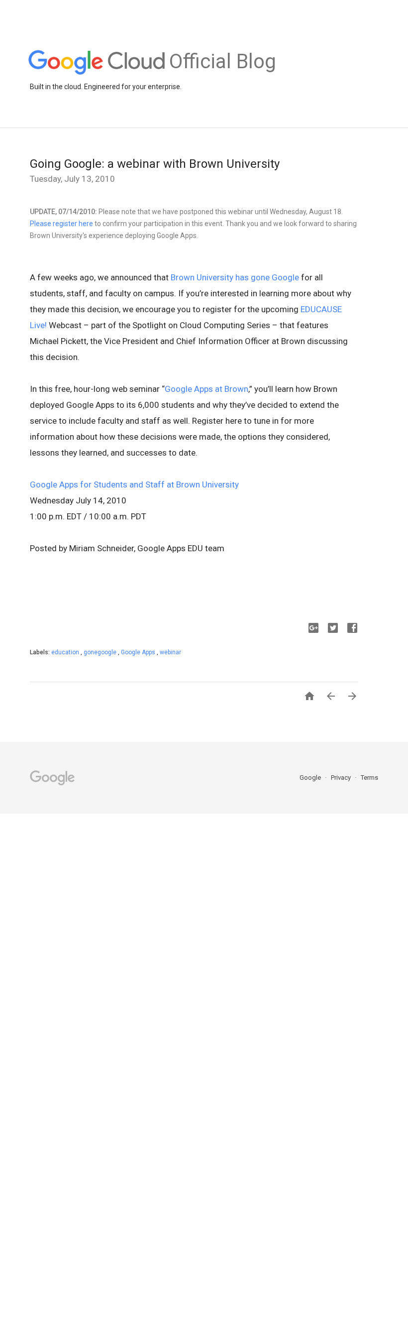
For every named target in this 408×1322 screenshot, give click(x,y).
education (66, 652)
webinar (170, 652)
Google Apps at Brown (206, 389)
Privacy (341, 777)
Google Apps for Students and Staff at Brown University (134, 484)
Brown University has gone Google (235, 277)
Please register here (61, 224)
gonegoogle (101, 652)
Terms (369, 777)
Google (311, 777)
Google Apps (139, 652)
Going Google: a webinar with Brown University (155, 164)
